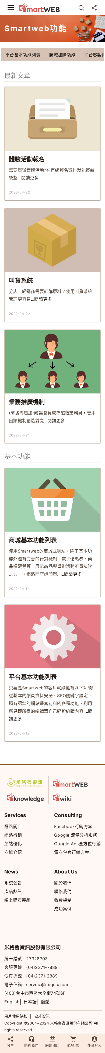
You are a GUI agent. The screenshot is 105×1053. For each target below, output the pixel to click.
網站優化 (13, 843)
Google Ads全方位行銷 (77, 843)
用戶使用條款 (15, 1016)
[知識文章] (25, 797)
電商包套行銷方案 (71, 852)
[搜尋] (81, 7)
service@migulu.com (47, 984)
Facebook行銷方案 (73, 826)
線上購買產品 (17, 900)
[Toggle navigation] (10, 7)
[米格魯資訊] (25, 782)
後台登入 (95, 1045)
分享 (10, 1045)
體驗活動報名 (27, 159)
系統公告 (13, 883)
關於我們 (63, 883)
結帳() (73, 1045)
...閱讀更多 (28, 177)
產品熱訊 (13, 891)
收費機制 (63, 900)
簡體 (45, 1001)
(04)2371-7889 (42, 967)
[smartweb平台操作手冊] (71, 797)
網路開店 (13, 826)
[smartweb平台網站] (71, 782)
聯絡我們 (63, 891)
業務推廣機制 (27, 401)
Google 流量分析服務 (75, 835)
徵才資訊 (42, 1016)
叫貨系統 (21, 280)
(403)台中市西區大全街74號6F (35, 993)
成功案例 (63, 908)
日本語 (30, 1001)
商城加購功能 (62, 55)
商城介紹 (13, 852)
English (11, 1001)
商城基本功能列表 (33, 539)
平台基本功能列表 (22, 55)
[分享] (94, 7)
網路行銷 (13, 835)
